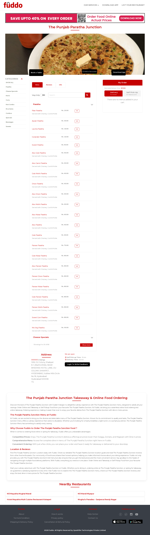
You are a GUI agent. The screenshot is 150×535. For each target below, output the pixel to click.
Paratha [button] (36, 104)
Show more (86, 345)
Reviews (49, 85)
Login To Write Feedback (77, 364)
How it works (57, 514)
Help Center (92, 514)
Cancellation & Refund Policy (57, 522)
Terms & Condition (22, 518)
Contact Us (93, 518)
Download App (110, 5)
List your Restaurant (133, 5)
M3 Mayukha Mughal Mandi (19, 494)
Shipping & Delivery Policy (21, 522)
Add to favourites (90, 71)
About (21, 514)
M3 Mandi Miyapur (86, 494)
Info (60, 85)
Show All (9, 82)
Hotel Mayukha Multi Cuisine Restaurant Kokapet (29, 499)
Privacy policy (57, 518)
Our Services (91, 5)
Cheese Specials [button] (41, 337)
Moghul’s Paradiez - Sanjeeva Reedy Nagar (97, 499)
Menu (37, 85)
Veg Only (36, 95)
